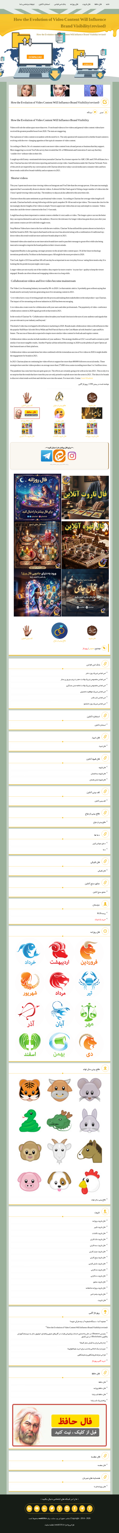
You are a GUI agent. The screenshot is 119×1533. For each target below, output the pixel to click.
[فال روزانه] (37, 498)
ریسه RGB (101, 913)
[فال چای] (85, 593)
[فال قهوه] (85, 546)
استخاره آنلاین (44, 4)
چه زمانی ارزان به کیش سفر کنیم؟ (93, 1342)
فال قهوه (102, 767)
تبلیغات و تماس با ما (26, 4)
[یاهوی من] (90, 1508)
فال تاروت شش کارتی (97, 1264)
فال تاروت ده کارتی (98, 1276)
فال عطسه (102, 1465)
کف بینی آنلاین (100, 801)
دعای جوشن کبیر (99, 843)
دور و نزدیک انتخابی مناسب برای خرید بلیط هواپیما (86, 1349)
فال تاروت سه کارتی (98, 1245)
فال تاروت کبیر (100, 1227)
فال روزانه (74, 4)
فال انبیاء (102, 746)
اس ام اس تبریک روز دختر (96, 673)
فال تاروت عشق (99, 1282)
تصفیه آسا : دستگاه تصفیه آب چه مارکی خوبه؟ (88, 1321)
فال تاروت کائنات (99, 1233)
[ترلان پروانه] (60, 91)
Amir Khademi (87, 378)
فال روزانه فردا (100, 1486)
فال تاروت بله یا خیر (98, 1294)
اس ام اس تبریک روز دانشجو (95, 704)
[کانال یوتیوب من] (37, 1508)
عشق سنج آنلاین (99, 892)
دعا (104, 849)
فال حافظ (98, 4)
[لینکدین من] (29, 1508)
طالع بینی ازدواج (99, 822)
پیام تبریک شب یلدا (98, 1400)
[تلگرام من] (82, 1508)
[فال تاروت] (85, 498)
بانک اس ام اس (60, 4)
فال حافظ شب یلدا (99, 1394)
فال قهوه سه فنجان (98, 773)
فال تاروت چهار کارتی (97, 1251)
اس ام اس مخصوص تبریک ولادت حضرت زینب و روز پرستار (83, 679)
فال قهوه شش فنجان (98, 779)
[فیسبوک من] (74, 1508)
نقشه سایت (49, 1525)
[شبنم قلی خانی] (26, 91)
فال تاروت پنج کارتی (98, 1257)
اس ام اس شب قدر (98, 697)
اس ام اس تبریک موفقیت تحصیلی (93, 691)
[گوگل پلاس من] (44, 1508)
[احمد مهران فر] (93, 91)
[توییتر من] (52, 1508)
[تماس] (59, 1508)
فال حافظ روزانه (100, 1388)
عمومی (91, 648)
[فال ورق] (37, 593)
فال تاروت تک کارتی (98, 1239)
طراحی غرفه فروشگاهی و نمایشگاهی (91, 1355)
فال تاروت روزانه (99, 1221)
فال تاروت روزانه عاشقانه (96, 1288)
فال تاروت (86, 4)
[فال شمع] (37, 546)
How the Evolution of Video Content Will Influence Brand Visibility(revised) (60, 22)
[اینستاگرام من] (67, 1508)
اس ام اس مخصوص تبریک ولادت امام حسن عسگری (86, 685)
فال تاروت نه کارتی (98, 1270)
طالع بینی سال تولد (98, 1200)
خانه (107, 4)
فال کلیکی (102, 871)
